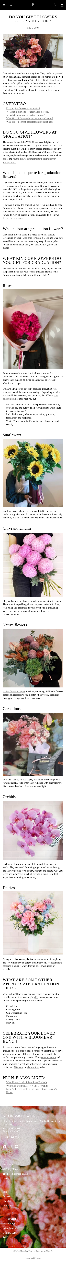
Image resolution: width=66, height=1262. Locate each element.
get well (19, 1060)
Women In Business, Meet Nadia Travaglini (27, 1086)
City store (18, 1067)
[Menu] (4, 5)
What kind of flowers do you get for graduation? (29, 118)
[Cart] (62, 5)
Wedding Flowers (11, 1169)
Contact (6, 1196)
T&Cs (5, 1237)
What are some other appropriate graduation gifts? (30, 122)
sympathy (7, 1060)
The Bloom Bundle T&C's (15, 1174)
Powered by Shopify (44, 1251)
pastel (5, 159)
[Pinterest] (17, 1147)
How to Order (9, 1219)
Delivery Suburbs (11, 1233)
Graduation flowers (52, 80)
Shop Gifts (8, 1201)
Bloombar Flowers (27, 1251)
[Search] (11, 5)
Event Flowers (10, 1164)
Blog (5, 1191)
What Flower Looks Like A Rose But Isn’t (26, 1082)
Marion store (33, 1067)
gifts (36, 997)
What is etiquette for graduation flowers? (29, 112)
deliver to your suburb (13, 218)
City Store (8, 1205)
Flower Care (9, 1223)
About (6, 1178)
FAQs (5, 1160)
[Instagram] (11, 1147)
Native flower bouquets (14, 691)
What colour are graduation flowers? (27, 115)
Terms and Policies (33, 1258)
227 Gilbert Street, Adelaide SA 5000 (12, 1130)
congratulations (48, 1057)
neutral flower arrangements (26, 159)
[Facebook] (5, 1147)
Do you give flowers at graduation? (23, 108)
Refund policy (9, 1228)
